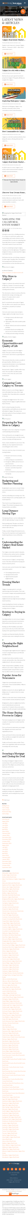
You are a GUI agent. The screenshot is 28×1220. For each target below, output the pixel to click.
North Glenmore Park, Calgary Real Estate (13, 1021)
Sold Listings (5, 813)
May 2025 (5, 851)
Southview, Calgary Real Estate (10, 1113)
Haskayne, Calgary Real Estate (10, 971)
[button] (4, 1169)
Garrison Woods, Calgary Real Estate (12, 961)
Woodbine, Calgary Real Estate (10, 1155)
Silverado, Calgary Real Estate (10, 1109)
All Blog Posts (5, 805)
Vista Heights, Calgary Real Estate (11, 1137)
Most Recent (5, 819)
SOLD (25, 7)
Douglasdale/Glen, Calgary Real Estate (12, 941)
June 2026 (5, 825)
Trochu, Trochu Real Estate (9, 1131)
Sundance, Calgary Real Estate (10, 1125)
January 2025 (5, 859)
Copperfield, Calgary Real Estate (10, 921)
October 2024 (6, 865)
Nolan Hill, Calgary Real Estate (10, 1019)
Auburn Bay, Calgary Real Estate (10, 889)
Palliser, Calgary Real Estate (9, 1029)
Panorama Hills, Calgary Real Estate (11, 1031)
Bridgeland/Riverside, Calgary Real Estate (13, 899)
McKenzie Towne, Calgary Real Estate (12, 1011)
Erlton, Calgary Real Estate (9, 951)
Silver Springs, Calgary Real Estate (11, 1107)
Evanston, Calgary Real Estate (10, 953)
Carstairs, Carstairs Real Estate (10, 907)
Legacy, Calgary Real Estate (9, 993)
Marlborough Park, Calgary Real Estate (12, 1005)
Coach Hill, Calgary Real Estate (10, 915)
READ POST (9, 53)
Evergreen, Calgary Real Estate (10, 955)
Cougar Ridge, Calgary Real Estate (11, 923)
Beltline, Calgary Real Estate (9, 893)
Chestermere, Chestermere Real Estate (13, 911)
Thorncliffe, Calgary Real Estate (10, 1129)
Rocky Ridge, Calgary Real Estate (11, 1051)
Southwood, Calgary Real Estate (10, 1115)
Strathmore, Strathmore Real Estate (12, 1121)
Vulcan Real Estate (7, 1139)
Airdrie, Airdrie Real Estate (9, 877)
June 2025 (5, 849)
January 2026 (5, 835)
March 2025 (5, 855)
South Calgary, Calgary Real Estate (11, 1111)
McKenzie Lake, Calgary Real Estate (11, 1009)
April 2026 (5, 829)
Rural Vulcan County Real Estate (10, 1087)
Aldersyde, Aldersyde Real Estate (11, 883)
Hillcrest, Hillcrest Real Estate (10, 981)
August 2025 (5, 845)
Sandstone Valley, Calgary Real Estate (12, 1101)
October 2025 (6, 841)
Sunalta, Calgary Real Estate (9, 1123)
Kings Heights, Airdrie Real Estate (11, 987)
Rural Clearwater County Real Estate (12, 1053)
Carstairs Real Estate (7, 905)
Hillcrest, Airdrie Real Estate (9, 979)
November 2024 (6, 863)
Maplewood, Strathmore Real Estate (12, 1003)
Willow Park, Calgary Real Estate (10, 1149)
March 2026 (5, 831)
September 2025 (6, 843)
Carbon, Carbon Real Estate (9, 901)
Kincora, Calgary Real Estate (9, 985)
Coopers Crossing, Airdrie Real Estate (12, 919)
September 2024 (6, 867)
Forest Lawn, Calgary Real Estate (11, 959)
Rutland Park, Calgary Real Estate (11, 1097)
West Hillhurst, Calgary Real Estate (11, 1145)
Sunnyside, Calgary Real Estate (10, 1127)
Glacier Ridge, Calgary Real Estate (11, 963)
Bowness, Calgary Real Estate (10, 897)
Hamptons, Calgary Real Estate (10, 969)
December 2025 (6, 837)
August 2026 (5, 821)
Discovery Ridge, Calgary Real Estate (12, 939)
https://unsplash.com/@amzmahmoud (13, 272)
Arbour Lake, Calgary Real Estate (11, 887)
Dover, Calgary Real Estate (9, 943)
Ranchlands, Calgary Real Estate (10, 1041)
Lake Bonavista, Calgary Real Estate (11, 989)
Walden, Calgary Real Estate (9, 1143)
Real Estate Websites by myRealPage (14, 1191)
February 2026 (6, 833)
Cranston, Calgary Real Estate (10, 927)
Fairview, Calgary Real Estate (10, 957)
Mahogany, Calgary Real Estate (10, 999)
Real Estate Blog (6, 811)
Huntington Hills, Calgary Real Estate (11, 983)
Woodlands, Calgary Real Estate (10, 1157)
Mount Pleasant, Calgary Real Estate (11, 1015)
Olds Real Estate (6, 1025)
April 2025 (5, 853)
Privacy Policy (22, 1189)
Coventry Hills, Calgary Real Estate (11, 925)
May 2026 (5, 827)
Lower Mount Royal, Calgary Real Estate (13, 997)
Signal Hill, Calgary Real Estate (10, 1105)
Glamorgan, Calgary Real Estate (10, 965)
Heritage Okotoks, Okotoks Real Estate (12, 973)
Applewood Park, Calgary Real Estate (12, 885)
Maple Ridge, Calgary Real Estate (11, 1001)
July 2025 (4, 847)
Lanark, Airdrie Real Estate (9, 991)
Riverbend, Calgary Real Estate (10, 1049)
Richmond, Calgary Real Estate (10, 1047)
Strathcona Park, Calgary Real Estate (12, 1119)
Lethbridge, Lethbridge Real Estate (11, 995)
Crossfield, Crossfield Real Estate (11, 931)
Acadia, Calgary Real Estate (9, 875)
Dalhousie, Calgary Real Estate (10, 933)
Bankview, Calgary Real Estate (10, 891)
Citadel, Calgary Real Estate (9, 913)
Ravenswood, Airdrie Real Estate (11, 1043)
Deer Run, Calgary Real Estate (10, 937)
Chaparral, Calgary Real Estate (10, 909)
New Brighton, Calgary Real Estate (11, 1017)
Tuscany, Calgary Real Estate (9, 1133)
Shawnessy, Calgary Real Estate (10, 1103)
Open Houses (6, 809)
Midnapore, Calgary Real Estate (10, 1013)
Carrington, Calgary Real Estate (10, 903)
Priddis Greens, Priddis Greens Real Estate (13, 1037)
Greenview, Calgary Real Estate (10, 967)
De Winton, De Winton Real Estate (11, 935)
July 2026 (4, 823)
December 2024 (6, 861)
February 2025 (6, 857)
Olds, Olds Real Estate (8, 1027)
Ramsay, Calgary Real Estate (9, 1039)
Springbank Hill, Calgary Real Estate (11, 1117)
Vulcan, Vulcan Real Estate (9, 1141)
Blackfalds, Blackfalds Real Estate (11, 895)
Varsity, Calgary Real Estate (9, 1135)
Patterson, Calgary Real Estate (10, 1033)
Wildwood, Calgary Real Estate (10, 1147)
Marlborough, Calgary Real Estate (11, 1007)
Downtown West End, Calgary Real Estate (13, 947)
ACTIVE (18, 7)
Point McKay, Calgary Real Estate (11, 1035)
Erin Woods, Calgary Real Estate (10, 949)
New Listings (5, 807)
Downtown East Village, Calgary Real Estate (13, 945)
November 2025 (6, 839)
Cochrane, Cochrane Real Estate (11, 917)
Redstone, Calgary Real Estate (10, 1045)
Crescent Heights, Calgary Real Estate (12, 929)
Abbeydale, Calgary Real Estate (10, 873)
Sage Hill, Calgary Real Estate (10, 1099)
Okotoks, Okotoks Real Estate (10, 1023)
